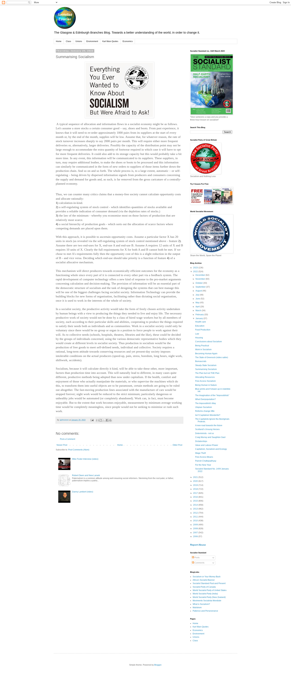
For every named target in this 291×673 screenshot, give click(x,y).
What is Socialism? (201, 604)
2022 (195, 271)
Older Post (177, 445)
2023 (195, 267)
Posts (197, 557)
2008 (195, 528)
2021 (195, 477)
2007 (195, 532)
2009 (195, 524)
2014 (195, 505)
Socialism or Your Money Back (206, 576)
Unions (78, 41)
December (201, 275)
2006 (195, 536)
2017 (195, 493)
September (201, 287)
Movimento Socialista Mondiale (207, 600)
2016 (195, 497)
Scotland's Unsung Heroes (207, 429)
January (199, 318)
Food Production (202, 330)
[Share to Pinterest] (110, 420)
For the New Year (203, 465)
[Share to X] (104, 420)
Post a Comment (67, 439)
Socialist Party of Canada (204, 587)
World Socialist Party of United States (210, 590)
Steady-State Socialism (205, 365)
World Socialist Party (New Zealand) (209, 597)
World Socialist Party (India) (205, 594)
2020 (195, 481)
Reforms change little (205, 411)
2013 (195, 509)
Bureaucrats (200, 361)
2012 (195, 513)
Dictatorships (201, 441)
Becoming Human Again (206, 353)
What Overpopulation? (205, 399)
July (198, 295)
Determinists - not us (204, 433)
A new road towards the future (208, 425)
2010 (195, 520)
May (198, 302)
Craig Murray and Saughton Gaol (210, 437)
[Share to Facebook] (107, 420)
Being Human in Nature (206, 385)
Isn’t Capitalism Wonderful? (207, 415)
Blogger (157, 665)
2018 (195, 489)
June (198, 299)
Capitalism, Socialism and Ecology (211, 449)
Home (58, 41)
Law (197, 334)
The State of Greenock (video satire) (211, 357)
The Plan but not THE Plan (207, 373)
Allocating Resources (205, 377)
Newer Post (62, 445)
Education (199, 326)
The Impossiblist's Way (205, 403)
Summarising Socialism (206, 369)
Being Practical (202, 345)
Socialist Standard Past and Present (209, 583)
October (199, 283)
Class (68, 41)
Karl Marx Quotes (110, 41)
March (199, 310)
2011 (195, 517)
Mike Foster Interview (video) (85, 459)
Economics (128, 41)
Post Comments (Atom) (78, 450)
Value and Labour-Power (206, 445)
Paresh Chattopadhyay (205, 461)
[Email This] (97, 420)
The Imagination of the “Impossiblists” (212, 395)
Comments (199, 563)
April (198, 306)
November (201, 279)
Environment (92, 41)
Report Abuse (198, 544)
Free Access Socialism (205, 381)
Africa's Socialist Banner (204, 580)
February (200, 314)
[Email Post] (92, 420)
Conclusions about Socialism (208, 341)
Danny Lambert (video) (82, 492)
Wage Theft (200, 453)
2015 (195, 501)
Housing (199, 337)
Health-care (200, 322)
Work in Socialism (203, 349)
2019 (195, 485)
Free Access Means (204, 457)
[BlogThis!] (100, 420)
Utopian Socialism (203, 407)
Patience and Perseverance (205, 611)
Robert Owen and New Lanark (86, 475)
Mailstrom (197, 607)
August (199, 291)
